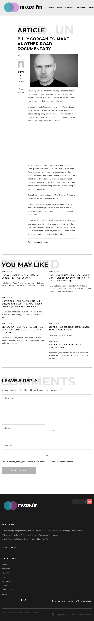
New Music (6, 573)
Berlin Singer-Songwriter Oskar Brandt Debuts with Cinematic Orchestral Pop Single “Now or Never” (43, 531)
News (59, 7)
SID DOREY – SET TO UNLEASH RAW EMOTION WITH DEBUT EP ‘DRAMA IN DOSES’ (22, 330)
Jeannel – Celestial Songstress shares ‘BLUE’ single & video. (70, 328)
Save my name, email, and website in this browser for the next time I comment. (37, 462)
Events (4, 564)
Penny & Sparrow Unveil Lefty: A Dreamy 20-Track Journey (20, 276)
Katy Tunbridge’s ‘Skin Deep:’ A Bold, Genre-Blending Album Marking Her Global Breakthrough (69, 278)
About (36, 613)
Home (51, 7)
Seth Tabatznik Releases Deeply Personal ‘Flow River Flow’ (27, 539)
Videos (4, 594)
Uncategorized (42, 242)
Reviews (5, 586)
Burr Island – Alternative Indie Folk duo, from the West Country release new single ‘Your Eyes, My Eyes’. (22, 304)
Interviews (69, 7)
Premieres (81, 7)
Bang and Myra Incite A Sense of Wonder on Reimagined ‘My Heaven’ (31, 535)
